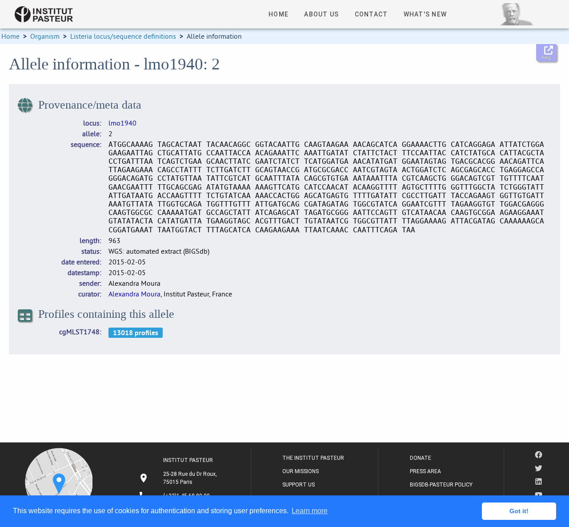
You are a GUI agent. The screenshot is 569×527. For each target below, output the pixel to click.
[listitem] (179, 478)
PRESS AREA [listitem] (425, 471)
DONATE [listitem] (420, 458)
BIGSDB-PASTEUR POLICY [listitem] (441, 485)
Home (10, 36)
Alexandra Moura (134, 293)
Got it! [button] (519, 511)
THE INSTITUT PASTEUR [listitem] (313, 458)
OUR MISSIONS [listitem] (300, 471)
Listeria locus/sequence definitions (123, 36)
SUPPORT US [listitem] (298, 485)
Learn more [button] (310, 511)
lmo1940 (122, 122)
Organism (45, 36)
